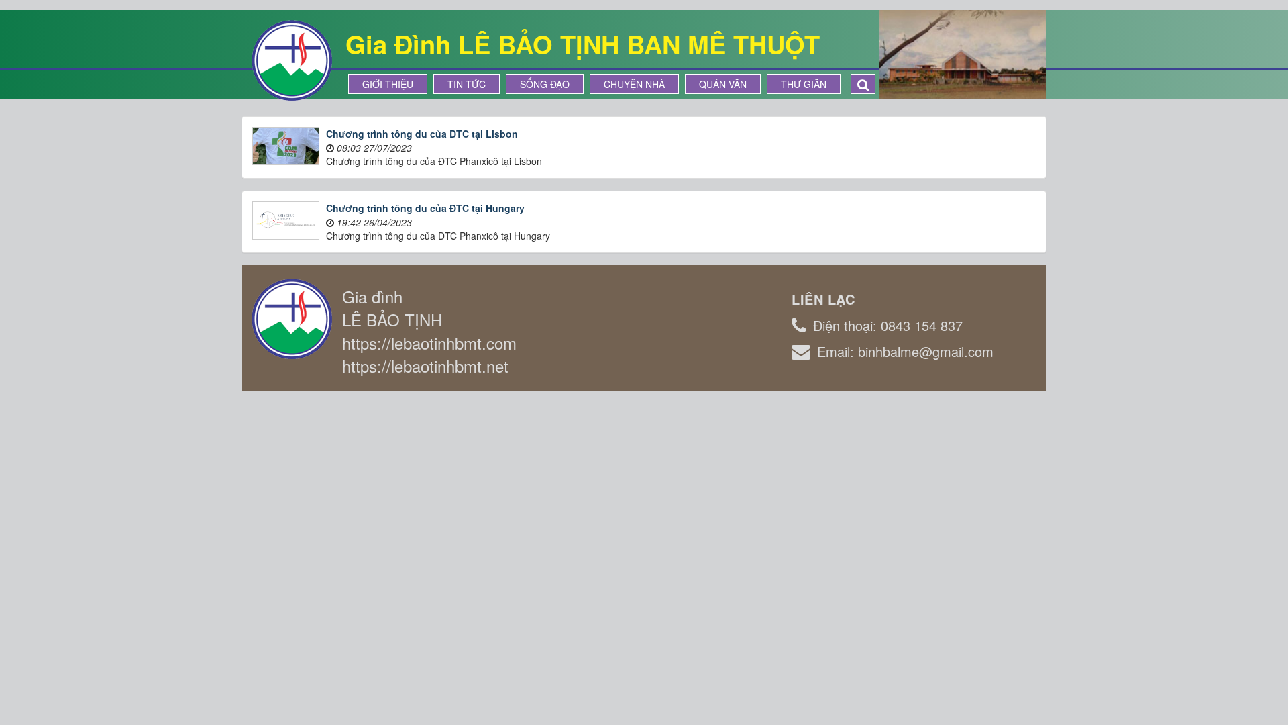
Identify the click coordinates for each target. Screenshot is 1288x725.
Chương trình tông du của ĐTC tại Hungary (425, 208)
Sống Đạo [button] (545, 84)
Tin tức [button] (466, 84)
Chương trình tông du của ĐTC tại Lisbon (422, 133)
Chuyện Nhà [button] (634, 84)
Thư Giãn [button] (803, 84)
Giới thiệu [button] (387, 84)
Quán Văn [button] (723, 84)
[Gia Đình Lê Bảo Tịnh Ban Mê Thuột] (292, 59)
